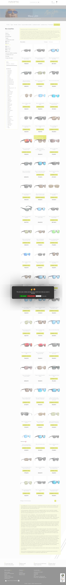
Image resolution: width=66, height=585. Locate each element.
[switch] (63, 581)
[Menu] (64, 574)
